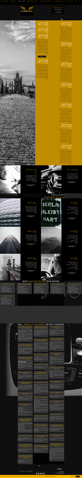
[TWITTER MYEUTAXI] (60, 469)
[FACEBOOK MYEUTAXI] (59, 469)
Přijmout (77, 476)
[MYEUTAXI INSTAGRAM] (57, 469)
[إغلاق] (80, 476)
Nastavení (72, 476)
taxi (30, 11)
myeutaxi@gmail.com (61, 473)
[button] (41, 314)
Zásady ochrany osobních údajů (51, 476)
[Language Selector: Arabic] (62, 19)
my (23, 11)
